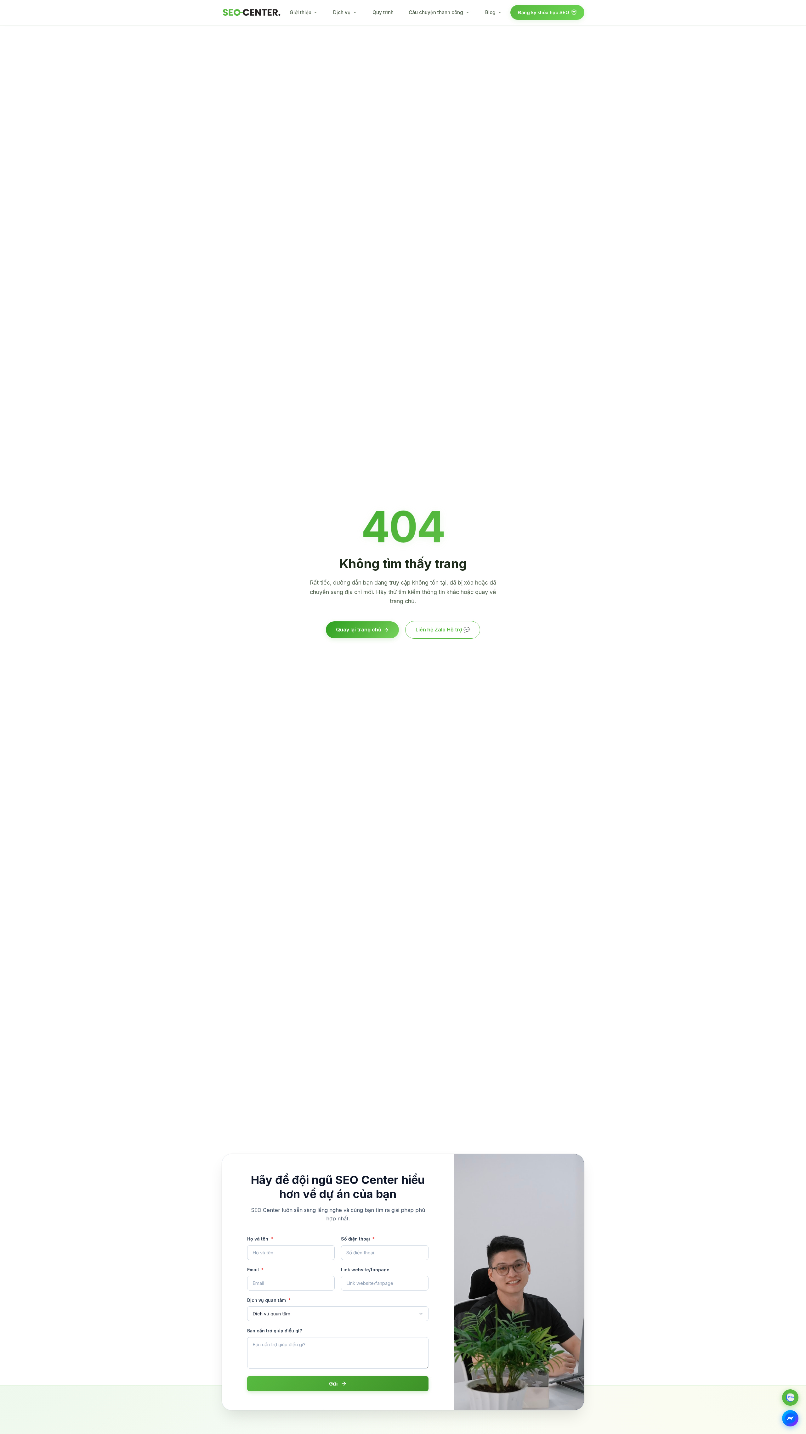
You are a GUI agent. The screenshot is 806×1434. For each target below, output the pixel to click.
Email (255, 1269)
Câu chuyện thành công (436, 12)
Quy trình (383, 12)
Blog (490, 12)
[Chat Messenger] (790, 1418)
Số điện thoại (358, 1238)
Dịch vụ (341, 12)
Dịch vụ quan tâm (269, 1300)
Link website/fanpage (365, 1269)
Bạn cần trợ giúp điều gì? (274, 1330)
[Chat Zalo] (790, 1397)
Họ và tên (260, 1238)
